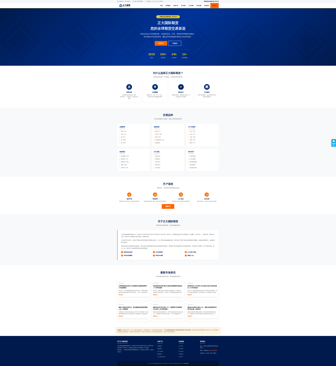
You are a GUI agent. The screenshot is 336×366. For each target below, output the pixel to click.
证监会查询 (186, 363)
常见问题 (198, 5)
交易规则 (168, 5)
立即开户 (214, 5)
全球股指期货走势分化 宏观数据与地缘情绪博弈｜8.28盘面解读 (133, 286)
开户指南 (191, 5)
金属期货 (159, 346)
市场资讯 (206, 5)
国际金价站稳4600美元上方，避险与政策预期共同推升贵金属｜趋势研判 (202, 308)
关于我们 (183, 5)
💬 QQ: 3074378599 (137, 1)
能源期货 (159, 348)
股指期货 (159, 354)
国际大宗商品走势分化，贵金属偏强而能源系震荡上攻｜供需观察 (133, 308)
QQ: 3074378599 (212, 350)
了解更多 (175, 43)
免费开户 (168, 206)
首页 (161, 5)
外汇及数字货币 (161, 356)
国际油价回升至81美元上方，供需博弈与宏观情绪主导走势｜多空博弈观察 (167, 308)
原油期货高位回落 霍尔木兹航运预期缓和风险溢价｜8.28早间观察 (167, 286)
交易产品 (175, 5)
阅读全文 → (122, 294)
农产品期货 (160, 351)
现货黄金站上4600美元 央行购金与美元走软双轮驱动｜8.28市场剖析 (202, 286)
